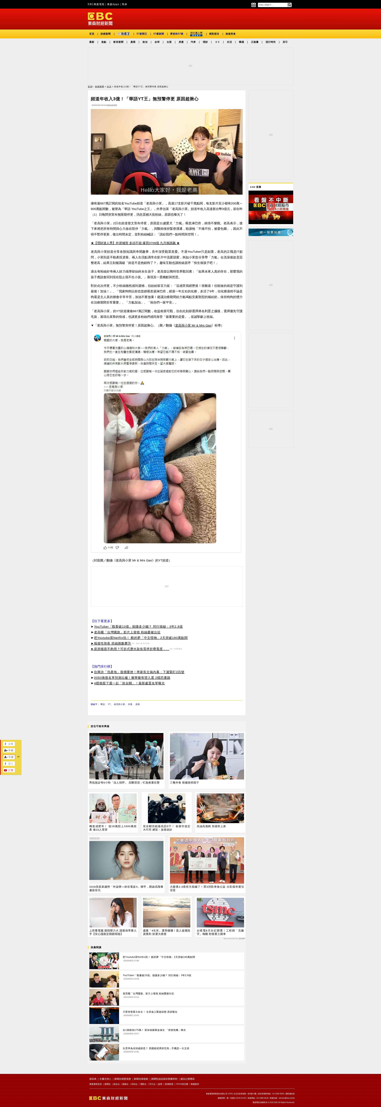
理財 (205, 42)
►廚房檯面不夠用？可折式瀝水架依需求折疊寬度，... (130, 649)
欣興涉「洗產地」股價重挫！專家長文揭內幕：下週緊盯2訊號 (139, 672)
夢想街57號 (176, 33)
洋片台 (152, 1084)
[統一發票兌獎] (271, 235)
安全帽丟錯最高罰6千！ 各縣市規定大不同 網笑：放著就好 (166, 828)
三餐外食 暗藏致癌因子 (184, 782)
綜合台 (116, 1084)
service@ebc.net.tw (287, 1098)
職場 (241, 42)
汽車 (193, 42)
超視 (160, 1084)
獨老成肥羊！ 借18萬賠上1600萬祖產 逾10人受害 (113, 828)
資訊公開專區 (187, 1079)
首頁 (91, 33)
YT (109, 704)
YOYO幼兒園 (182, 1084)
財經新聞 (106, 33)
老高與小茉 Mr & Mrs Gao (193, 325)
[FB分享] (9, 745)
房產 (181, 42)
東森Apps (113, 4)
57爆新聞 (158, 33)
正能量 (255, 42)
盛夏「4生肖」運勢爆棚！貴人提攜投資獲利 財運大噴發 (166, 932)
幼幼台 (134, 1084)
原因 (137, 704)
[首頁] (100, 18)
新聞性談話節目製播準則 (164, 1079)
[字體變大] (9, 751)
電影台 (143, 1084)
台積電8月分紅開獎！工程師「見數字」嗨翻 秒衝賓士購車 (220, 932)
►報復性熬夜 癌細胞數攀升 (111, 643)
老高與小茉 (119, 704)
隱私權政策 (290, 1094)
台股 (169, 42)
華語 (102, 704)
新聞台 (107, 1084)
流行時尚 (271, 42)
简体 (124, 4)
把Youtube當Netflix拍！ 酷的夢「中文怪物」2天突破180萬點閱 (141, 637)
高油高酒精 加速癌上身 (211, 826)
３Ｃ (217, 42)
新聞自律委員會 (122, 1079)
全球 (157, 42)
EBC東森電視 (96, 4)
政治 (145, 42)
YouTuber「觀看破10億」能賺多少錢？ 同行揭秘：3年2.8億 (138, 626)
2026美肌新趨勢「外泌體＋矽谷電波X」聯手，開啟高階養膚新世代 (126, 888)
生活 (229, 42)
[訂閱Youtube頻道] (9, 771)
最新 (91, 42)
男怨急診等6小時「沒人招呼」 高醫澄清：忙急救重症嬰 (124, 782)
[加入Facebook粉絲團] (9, 765)
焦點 (103, 42)
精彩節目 (214, 33)
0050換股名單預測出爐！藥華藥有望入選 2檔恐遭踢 (132, 677)
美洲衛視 (169, 1084)
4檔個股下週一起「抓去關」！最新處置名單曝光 (129, 683)
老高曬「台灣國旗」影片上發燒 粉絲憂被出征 (127, 632)
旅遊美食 (231, 33)
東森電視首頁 (95, 1084)
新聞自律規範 (141, 1079)
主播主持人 (105, 1079)
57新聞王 (142, 33)
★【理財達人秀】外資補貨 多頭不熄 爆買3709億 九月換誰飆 (133, 243)
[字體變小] (9, 758)
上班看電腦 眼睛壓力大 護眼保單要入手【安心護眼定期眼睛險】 (113, 932)
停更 (130, 704)
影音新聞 (118, 42)
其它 (285, 42)
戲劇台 (125, 1084)
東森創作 (195, 1084)
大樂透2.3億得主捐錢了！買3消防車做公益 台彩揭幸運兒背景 (207, 888)
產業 (133, 42)
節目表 (92, 1079)
